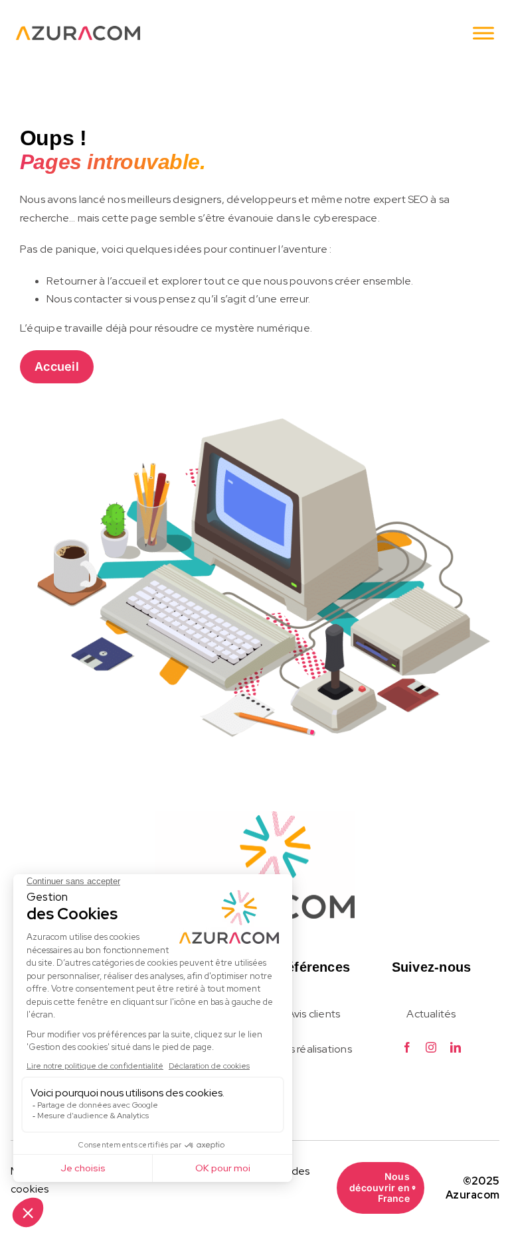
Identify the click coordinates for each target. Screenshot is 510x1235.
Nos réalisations (314, 1049)
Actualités (431, 1014)
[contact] (78, 31)
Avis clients (314, 1014)
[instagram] (431, 1047)
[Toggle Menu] (483, 33)
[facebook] (407, 1047)
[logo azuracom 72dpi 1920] (255, 816)
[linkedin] (455, 1047)
